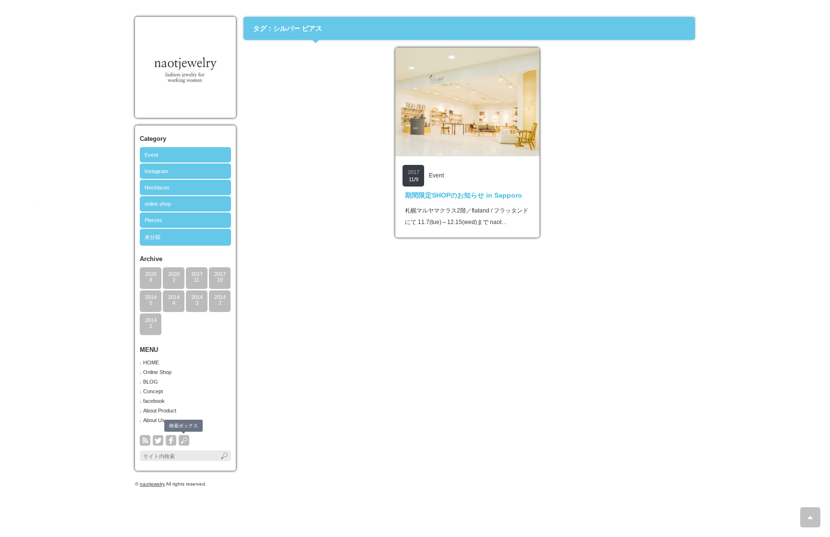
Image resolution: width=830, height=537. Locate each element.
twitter (158, 440)
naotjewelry (152, 484)
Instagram (156, 171)
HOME (151, 362)
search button (184, 440)
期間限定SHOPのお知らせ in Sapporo (463, 195)
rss (145, 440)
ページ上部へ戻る (810, 517)
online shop (158, 204)
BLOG (150, 382)
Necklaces (157, 187)
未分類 (152, 237)
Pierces (153, 220)
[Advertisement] (316, 108)
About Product (159, 410)
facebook (154, 401)
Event (151, 155)
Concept (153, 391)
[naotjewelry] (185, 108)
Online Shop (157, 372)
